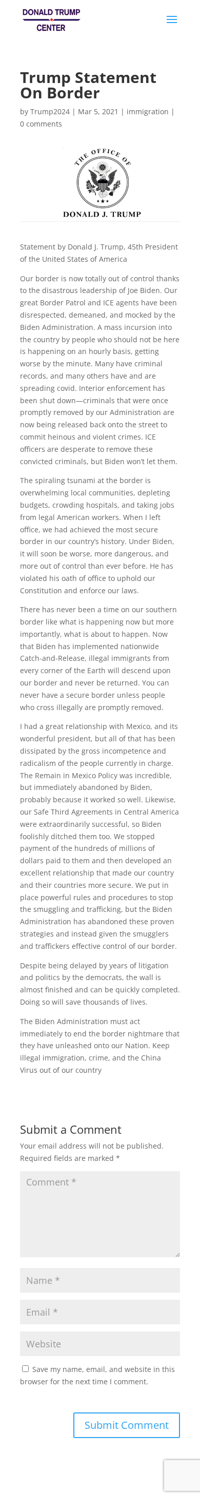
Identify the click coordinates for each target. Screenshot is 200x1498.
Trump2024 (50, 111)
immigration (148, 111)
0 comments (41, 124)
